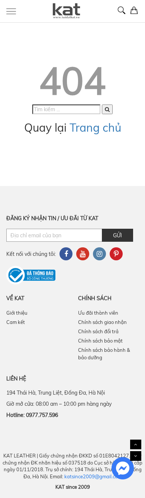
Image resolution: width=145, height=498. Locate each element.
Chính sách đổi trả (98, 331)
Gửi (117, 235)
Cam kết (15, 322)
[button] (107, 109)
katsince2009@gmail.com (93, 476)
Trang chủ (95, 128)
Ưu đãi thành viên (98, 313)
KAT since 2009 (72, 487)
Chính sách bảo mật (100, 341)
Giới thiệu (17, 313)
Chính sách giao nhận (102, 322)
